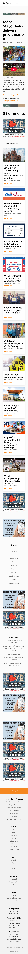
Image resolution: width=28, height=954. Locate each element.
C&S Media (14, 816)
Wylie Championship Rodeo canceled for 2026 (12, 480)
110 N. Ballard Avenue (14, 939)
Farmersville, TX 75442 (14, 927)
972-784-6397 (14, 921)
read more (8, 183)
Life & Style (14, 558)
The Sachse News (14, 810)
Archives (14, 866)
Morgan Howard (8, 42)
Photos (14, 869)
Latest (21, 42)
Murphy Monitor (14, 805)
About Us (14, 895)
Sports (14, 579)
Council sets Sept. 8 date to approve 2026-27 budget (13, 310)
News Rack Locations (14, 898)
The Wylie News (14, 813)
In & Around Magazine (14, 819)
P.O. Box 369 (14, 911)
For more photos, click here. (12, 95)
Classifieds (14, 847)
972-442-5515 (14, 934)
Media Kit (14, 885)
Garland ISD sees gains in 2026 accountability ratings (13, 207)
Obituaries (14, 565)
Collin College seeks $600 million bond (11, 408)
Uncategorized (14, 583)
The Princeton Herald (14, 808)
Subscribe (14, 860)
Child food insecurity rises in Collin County (13, 344)
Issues (14, 863)
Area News (13, 180)
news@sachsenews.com (11, 101)
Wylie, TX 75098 (14, 914)
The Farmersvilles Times (14, 802)
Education (19, 213)
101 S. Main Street (14, 925)
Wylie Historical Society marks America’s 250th (12, 278)
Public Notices (14, 576)
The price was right (14, 654)
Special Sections (14, 882)
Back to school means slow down (13, 375)
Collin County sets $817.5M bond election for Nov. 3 (13, 244)
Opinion (14, 572)
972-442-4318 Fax (14, 937)
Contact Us (14, 901)
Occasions (14, 569)
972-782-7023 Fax (14, 923)
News (16, 315)
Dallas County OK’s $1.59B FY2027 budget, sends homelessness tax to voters (13, 171)
